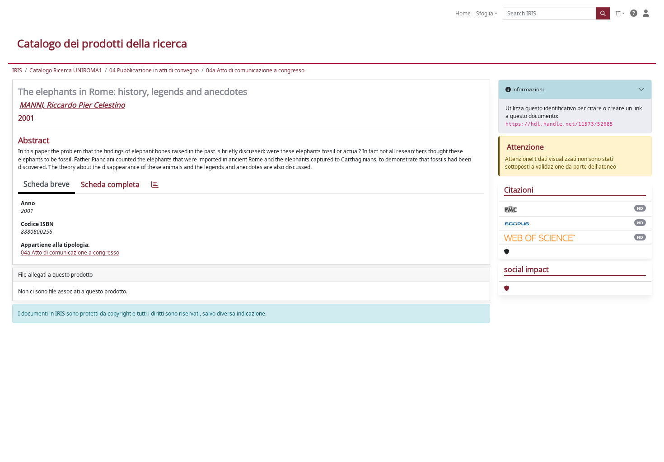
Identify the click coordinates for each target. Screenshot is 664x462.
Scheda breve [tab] (46, 184)
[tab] (154, 184)
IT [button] (618, 13)
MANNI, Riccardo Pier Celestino (72, 105)
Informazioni (527, 89)
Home (463, 13)
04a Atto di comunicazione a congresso (255, 70)
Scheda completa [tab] (110, 184)
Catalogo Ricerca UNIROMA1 (65, 70)
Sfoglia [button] (484, 13)
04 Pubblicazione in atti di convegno (154, 70)
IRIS (17, 70)
